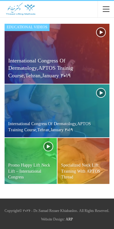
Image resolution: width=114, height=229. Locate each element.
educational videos (27, 27)
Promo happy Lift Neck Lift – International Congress (29, 171)
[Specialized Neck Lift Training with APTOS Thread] (83, 161)
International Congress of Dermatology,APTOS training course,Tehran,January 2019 (49, 127)
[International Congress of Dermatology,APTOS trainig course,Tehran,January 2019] (57, 53)
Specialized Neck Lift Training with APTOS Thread (80, 171)
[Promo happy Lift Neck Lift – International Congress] (30, 161)
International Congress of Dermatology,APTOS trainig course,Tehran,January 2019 (40, 68)
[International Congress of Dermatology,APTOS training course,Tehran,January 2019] (57, 111)
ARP (69, 219)
